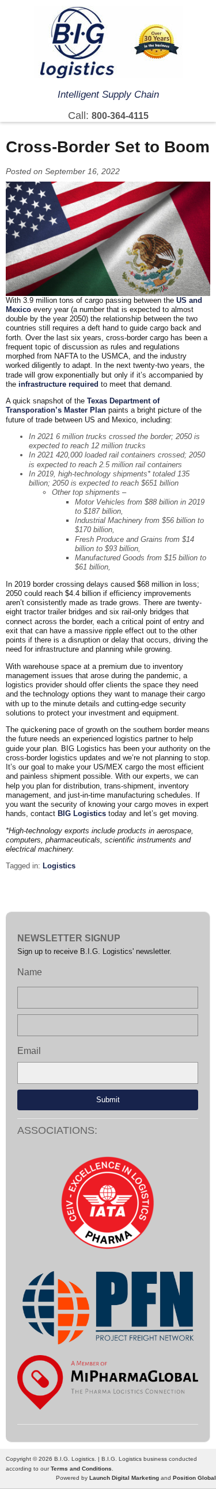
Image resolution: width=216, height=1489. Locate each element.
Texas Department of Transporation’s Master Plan (83, 405)
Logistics (59, 865)
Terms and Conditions (81, 1468)
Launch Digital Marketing (124, 1478)
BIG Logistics (83, 813)
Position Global (194, 1478)
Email (29, 1051)
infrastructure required (58, 384)
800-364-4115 (120, 116)
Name (29, 972)
